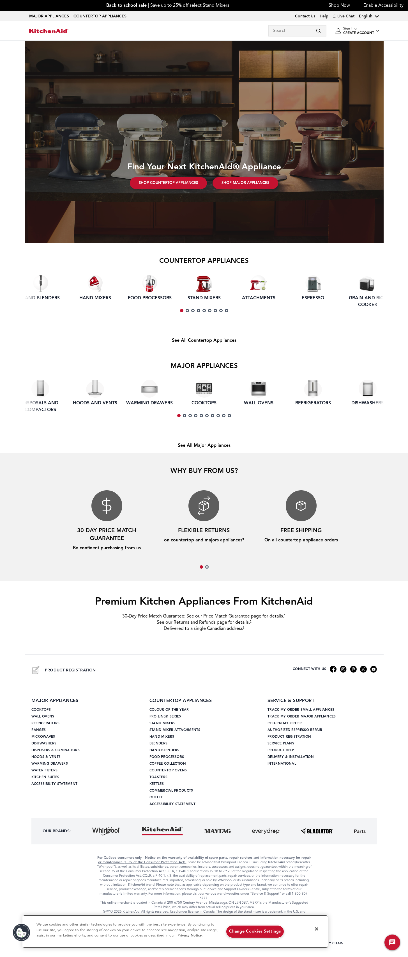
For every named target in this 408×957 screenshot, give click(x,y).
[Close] (316, 929)
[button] (22, 933)
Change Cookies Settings (255, 931)
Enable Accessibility (383, 5)
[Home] (48, 31)
